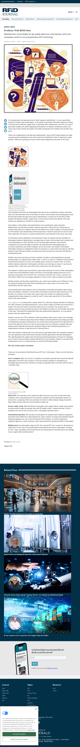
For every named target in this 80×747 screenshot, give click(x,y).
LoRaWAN (30, 703)
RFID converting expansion (45, 19)
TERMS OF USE (39, 741)
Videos (3, 695)
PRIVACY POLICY (48, 741)
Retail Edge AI (30, 19)
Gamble (17, 302)
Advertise (19, 1)
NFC (28, 700)
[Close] (36, 709)
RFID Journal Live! (30, 1)
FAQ (3, 700)
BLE (28, 695)
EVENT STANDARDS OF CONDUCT (51, 739)
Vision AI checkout (17, 19)
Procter (10, 302)
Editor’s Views (5, 693)
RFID (28, 688)
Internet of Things (31, 693)
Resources (4, 698)
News (3, 688)
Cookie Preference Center (19, 739)
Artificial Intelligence (32, 698)
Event (54, 688)
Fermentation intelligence (64, 19)
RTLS (28, 690)
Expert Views (9, 27)
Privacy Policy (31, 730)
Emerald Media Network (7, 1)
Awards (55, 690)
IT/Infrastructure (31, 705)
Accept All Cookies (19, 734)
